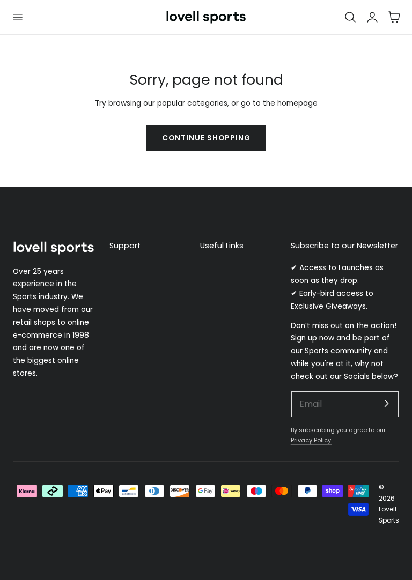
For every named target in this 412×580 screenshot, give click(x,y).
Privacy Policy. (311, 440)
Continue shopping (206, 138)
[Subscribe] (386, 404)
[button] (17, 17)
